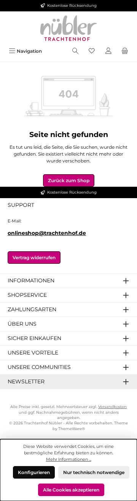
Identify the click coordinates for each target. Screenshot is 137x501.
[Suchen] (75, 51)
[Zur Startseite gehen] (68, 28)
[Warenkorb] (124, 51)
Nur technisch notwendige (93, 472)
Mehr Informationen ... (68, 459)
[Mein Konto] (108, 51)
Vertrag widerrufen (34, 257)
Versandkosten (112, 407)
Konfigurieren (34, 472)
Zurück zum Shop (68, 180)
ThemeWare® (71, 429)
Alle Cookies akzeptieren (71, 490)
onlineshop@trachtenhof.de (47, 233)
